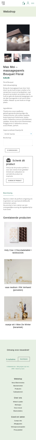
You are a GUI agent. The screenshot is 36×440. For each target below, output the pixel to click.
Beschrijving (7, 193)
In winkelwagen (12, 150)
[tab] (9, 193)
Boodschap (7, 138)
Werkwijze (18, 405)
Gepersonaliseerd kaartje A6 (13, 130)
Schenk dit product (15, 180)
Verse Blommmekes (18, 382)
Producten (18, 389)
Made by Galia (20, 369)
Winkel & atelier (18, 402)
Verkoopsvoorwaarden (18, 427)
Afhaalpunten (18, 424)
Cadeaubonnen (18, 392)
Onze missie (18, 408)
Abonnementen (18, 386)
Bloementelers (18, 411)
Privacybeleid (18, 430)
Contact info (18, 420)
